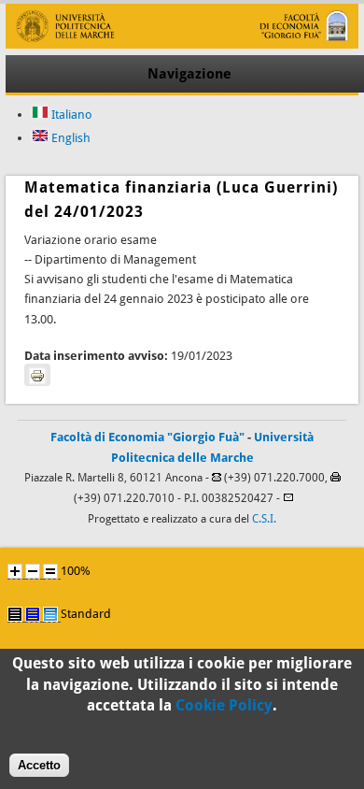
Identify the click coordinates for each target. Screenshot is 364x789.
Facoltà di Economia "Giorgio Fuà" (147, 437)
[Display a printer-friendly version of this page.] (37, 375)
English (70, 138)
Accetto (39, 765)
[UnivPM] (182, 44)
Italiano (70, 115)
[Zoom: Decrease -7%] (32, 571)
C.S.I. (264, 518)
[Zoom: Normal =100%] (50, 571)
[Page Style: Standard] (50, 614)
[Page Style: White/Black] (14, 614)
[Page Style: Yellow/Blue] (32, 614)
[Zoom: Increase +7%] (14, 571)
